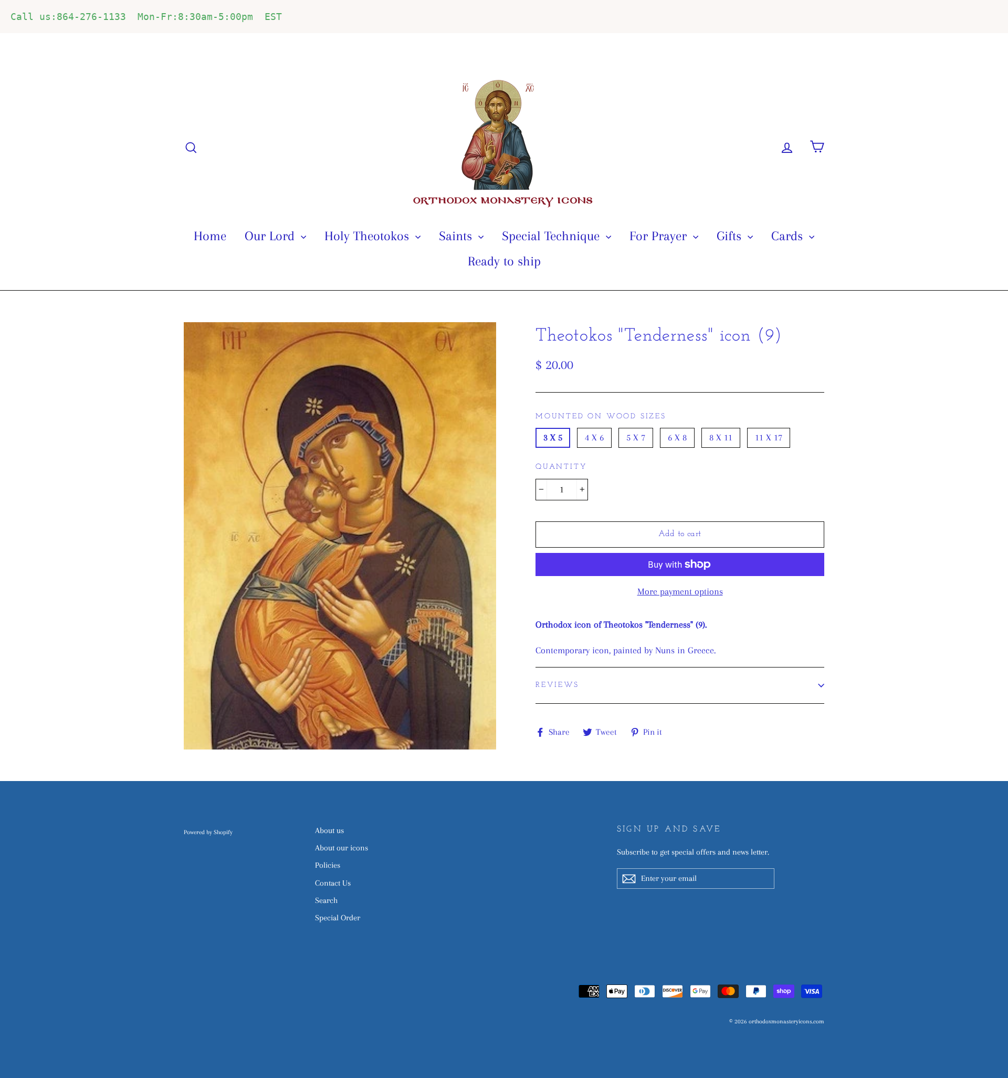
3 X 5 (552, 437)
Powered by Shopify (208, 832)
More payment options (680, 591)
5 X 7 (635, 437)
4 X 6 (594, 437)
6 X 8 (677, 437)
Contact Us (333, 883)
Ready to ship (504, 261)
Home (210, 235)
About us (329, 830)
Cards (788, 235)
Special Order (337, 917)
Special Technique (552, 235)
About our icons (341, 848)
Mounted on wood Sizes (601, 416)
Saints (457, 235)
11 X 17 (768, 437)
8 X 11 (720, 437)
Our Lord (271, 235)
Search (326, 900)
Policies (327, 865)
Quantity (561, 467)
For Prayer (659, 235)
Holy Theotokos (368, 235)
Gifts (731, 235)
